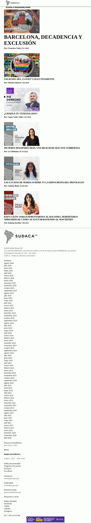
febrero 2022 (9, 398)
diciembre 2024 (10, 313)
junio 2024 (8, 328)
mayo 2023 (8, 360)
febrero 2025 (9, 308)
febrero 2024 (9, 338)
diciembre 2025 (10, 283)
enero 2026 (8, 280)
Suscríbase (8, 471)
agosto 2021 (9, 413)
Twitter (6, 506)
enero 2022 (8, 400)
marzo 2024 (8, 335)
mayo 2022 (8, 390)
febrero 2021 (9, 428)
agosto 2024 (9, 323)
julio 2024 (7, 325)
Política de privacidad (12, 463)
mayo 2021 (8, 420)
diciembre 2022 (10, 373)
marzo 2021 (8, 425)
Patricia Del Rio (14, 223)
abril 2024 (7, 333)
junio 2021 (8, 418)
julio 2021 (7, 415)
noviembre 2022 (10, 375)
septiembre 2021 (10, 410)
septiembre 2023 (10, 350)
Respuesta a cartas (11, 497)
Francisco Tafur (14, 48)
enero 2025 (8, 310)
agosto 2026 (9, 263)
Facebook (8, 503)
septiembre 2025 (10, 290)
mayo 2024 (8, 330)
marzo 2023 (8, 365)
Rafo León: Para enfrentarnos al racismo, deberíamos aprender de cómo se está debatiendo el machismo (41, 218)
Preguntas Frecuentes (12, 466)
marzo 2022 (8, 395)
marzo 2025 (8, 305)
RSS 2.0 (12, 515)
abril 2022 (7, 393)
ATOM (17, 515)
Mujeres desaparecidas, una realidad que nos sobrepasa (42, 148)
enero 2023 (8, 370)
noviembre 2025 (10, 285)
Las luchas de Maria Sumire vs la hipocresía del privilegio (44, 182)
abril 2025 (7, 303)
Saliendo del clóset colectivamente (29, 79)
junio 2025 (8, 298)
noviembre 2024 (10, 315)
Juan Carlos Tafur (15, 117)
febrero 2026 (9, 278)
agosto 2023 (9, 353)
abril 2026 (7, 273)
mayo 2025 (8, 300)
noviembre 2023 (10, 345)
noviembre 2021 (10, 405)
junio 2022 (8, 388)
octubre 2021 (9, 408)
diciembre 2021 (10, 403)
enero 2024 (8, 340)
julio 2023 (7, 355)
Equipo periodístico (12, 454)
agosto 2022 (9, 383)
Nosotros (7, 468)
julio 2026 (7, 265)
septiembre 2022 (10, 380)
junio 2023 (8, 358)
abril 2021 (7, 423)
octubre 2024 (9, 318)
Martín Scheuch (14, 83)
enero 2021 (8, 430)
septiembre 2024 (10, 320)
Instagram (8, 511)
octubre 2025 (9, 288)
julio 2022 (7, 385)
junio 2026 (8, 268)
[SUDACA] (13, 3)
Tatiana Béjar (13, 186)
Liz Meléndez (13, 151)
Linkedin (7, 508)
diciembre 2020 (10, 433)
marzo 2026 (8, 275)
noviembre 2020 (10, 435)
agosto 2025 (9, 293)
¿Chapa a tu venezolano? (20, 113)
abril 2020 (7, 438)
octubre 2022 (9, 378)
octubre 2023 (9, 348)
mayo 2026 (8, 270)
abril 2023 (7, 363)
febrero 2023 (9, 368)
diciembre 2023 (10, 343)
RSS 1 (6, 515)
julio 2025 (7, 295)
